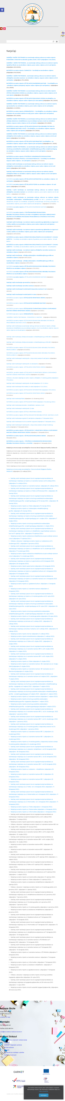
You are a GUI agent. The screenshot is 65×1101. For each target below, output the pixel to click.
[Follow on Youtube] (1, 28)
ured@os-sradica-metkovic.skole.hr (11, 1031)
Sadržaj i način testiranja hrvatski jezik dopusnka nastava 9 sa (26, 289)
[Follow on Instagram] (4, 28)
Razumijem (44, 1095)
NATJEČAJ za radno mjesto (25, 297)
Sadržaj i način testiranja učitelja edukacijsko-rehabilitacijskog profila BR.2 (29, 336)
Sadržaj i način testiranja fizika (15, 398)
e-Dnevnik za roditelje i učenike (14, 1052)
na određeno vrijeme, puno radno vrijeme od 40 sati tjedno (32, 192)
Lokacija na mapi (5, 1017)
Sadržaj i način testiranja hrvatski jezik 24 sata (21, 294)
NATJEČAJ (9, 179)
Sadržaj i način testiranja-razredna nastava (20, 285)
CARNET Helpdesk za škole (13, 1045)
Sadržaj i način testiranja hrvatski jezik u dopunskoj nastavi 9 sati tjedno (28, 358)
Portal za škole (9, 1047)
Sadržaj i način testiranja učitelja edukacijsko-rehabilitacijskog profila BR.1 (28, 342)
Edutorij (6, 1050)
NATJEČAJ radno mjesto (20, 314)
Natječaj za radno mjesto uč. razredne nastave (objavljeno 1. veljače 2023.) (34, 696)
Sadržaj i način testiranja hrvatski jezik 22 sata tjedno (22, 363)
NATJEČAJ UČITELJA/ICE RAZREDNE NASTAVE (26, 207)
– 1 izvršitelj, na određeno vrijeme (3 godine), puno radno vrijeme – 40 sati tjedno (32, 239)
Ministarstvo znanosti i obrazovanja (15, 1040)
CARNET (7, 1042)
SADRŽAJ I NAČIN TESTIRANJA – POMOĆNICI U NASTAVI (24, 317)
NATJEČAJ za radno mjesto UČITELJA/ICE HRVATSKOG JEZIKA (25, 367)
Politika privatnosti (10, 1055)
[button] (2, 10)
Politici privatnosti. (43, 1091)
